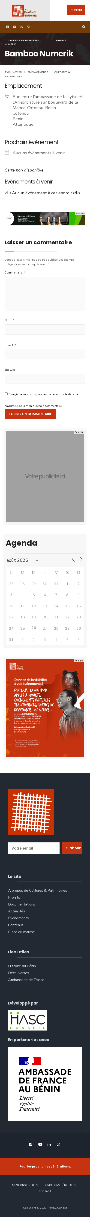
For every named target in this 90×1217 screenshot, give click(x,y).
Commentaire (15, 272)
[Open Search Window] (83, 27)
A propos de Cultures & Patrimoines (37, 890)
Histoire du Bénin (22, 966)
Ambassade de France (26, 979)
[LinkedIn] (20, 27)
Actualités (16, 911)
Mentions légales (25, 1185)
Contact (45, 1191)
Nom (9, 320)
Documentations (21, 904)
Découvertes (18, 972)
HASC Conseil (58, 1208)
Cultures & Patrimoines (22, 40)
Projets (14, 897)
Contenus (16, 925)
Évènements (18, 918)
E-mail (10, 345)
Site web (10, 370)
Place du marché (21, 932)
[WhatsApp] (27, 27)
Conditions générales (59, 1185)
